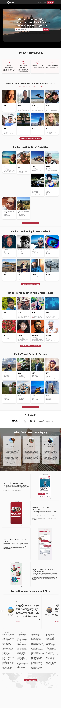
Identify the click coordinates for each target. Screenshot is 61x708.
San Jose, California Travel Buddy (9, 640)
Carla (19, 128)
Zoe (19, 274)
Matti (33, 105)
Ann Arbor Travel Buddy (50, 634)
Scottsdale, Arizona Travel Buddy (37, 664)
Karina (47, 128)
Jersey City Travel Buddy (7, 644)
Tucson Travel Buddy (50, 637)
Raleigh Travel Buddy (35, 648)
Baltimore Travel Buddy (21, 650)
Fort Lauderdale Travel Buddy (22, 663)
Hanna (47, 189)
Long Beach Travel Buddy (50, 644)
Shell (19, 212)
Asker (47, 312)
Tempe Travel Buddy (49, 647)
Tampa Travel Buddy (6, 666)
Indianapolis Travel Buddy (7, 667)
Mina (33, 189)
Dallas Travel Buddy (6, 652)
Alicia (5, 274)
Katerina (34, 251)
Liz (4, 166)
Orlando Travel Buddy (21, 635)
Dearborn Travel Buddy (50, 638)
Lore (19, 167)
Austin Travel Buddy (6, 653)
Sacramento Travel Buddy (21, 644)
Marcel (19, 105)
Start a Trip (40, 2)
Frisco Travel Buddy (49, 653)
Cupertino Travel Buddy (21, 648)
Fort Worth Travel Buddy (50, 650)
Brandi (19, 312)
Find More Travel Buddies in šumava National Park (30, 138)
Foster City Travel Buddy (50, 657)
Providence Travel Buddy (21, 654)
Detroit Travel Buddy (50, 639)
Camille (5, 212)
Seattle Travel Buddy (6, 639)
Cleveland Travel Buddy (50, 635)
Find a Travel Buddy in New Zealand (30, 231)
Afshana (20, 335)
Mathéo (48, 166)
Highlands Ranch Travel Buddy (37, 643)
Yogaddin (48, 335)
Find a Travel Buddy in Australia (30, 147)
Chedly (48, 105)
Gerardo (20, 251)
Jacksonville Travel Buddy (22, 649)
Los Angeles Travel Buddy (7, 635)
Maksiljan (20, 373)
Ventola (48, 274)
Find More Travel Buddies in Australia (30, 222)
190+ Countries (25, 33)
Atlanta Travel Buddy (6, 642)
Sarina (47, 373)
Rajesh (5, 128)
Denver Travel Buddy (6, 643)
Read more (18, 621)
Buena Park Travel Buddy (36, 639)
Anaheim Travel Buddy (21, 667)
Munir (33, 312)
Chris (33, 397)
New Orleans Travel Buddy (36, 658)
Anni (5, 397)
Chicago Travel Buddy (7, 637)
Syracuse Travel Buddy (50, 655)
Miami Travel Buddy (35, 652)
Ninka (5, 251)
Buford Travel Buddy (35, 635)
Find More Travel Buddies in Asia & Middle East (30, 345)
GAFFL (19, 86)
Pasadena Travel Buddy (50, 645)
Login (45, 2)
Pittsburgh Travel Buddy (21, 653)
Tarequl (5, 312)
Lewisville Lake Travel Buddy (36, 657)
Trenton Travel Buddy (7, 647)
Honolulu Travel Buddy (21, 658)
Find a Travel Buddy (25, 86)
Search (46, 29)
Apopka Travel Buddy (35, 666)
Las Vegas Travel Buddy (35, 640)
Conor (33, 166)
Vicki (19, 397)
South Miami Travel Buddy (22, 647)
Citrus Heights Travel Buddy (36, 644)
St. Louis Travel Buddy (21, 652)
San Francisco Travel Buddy (8, 648)
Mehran (5, 373)
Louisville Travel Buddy (50, 648)
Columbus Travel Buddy (21, 634)
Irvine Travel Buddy (20, 657)
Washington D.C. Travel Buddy (8, 638)
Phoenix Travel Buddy (7, 655)
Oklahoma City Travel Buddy (51, 664)
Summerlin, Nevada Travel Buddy (52, 654)
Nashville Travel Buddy (21, 664)
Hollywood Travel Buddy (21, 666)
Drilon (33, 373)
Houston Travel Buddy (7, 659)
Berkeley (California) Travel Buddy (37, 645)
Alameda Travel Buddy (35, 634)
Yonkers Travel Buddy (7, 668)
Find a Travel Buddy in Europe (30, 354)
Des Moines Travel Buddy (36, 638)
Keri (47, 251)
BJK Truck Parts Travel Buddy (51, 649)
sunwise (34, 274)
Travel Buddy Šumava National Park (37, 86)
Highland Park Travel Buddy (22, 659)
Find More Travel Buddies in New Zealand (30, 284)
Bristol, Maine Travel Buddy (51, 662)
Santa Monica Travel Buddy (51, 659)
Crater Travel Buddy (49, 652)
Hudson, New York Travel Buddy (8, 634)
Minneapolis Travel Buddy (36, 637)
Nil (4, 335)
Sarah (33, 128)
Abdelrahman (35, 335)
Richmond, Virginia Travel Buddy (37, 655)
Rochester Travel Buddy (50, 640)
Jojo (5, 105)
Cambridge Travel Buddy (35, 647)
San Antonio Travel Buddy (22, 639)
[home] (11, 2)
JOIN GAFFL (50, 2)
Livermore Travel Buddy (21, 645)
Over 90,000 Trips (40, 33)
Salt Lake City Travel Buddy (36, 642)
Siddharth (48, 397)
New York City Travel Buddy (8, 645)
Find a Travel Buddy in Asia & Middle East (30, 292)
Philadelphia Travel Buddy (22, 640)
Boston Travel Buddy (6, 654)
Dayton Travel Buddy (50, 658)
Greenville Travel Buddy (35, 659)
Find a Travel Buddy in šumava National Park (30, 83)
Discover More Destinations (30, 680)
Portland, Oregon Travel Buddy (8, 662)
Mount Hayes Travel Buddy (22, 655)
